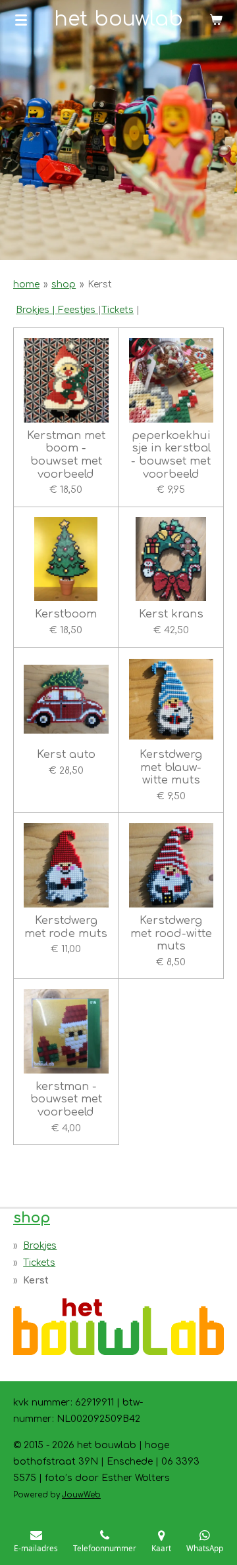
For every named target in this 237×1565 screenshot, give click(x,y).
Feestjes (76, 310)
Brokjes (40, 1246)
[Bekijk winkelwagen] (215, 20)
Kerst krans (171, 614)
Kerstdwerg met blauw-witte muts (171, 767)
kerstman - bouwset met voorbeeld (66, 1099)
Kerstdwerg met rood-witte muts (171, 933)
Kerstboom (66, 614)
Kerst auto (66, 754)
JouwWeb (81, 1495)
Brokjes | (35, 310)
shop (63, 284)
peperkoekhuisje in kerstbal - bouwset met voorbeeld (171, 454)
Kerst (100, 284)
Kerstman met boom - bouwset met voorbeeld (66, 454)
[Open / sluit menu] (21, 20)
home (26, 284)
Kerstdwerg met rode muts (65, 927)
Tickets (117, 310)
